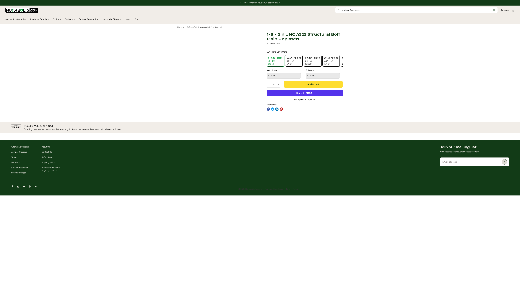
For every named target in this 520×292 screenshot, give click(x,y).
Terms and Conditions (274, 189)
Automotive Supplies (15, 19)
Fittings (57, 19)
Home (179, 27)
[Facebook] (12, 186)
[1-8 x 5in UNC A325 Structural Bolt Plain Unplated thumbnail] (184, 40)
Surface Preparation (88, 19)
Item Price (272, 70)
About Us (46, 146)
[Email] (36, 186)
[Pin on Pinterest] (281, 109)
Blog (137, 19)
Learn (127, 19)
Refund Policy (47, 157)
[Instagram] (18, 186)
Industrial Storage (112, 19)
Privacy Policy (292, 189)
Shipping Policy (48, 162)
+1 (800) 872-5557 (50, 170)
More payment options (304, 99)
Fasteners (70, 19)
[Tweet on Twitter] (272, 109)
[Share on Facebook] (268, 109)
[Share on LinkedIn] (277, 109)
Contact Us (47, 152)
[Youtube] (24, 186)
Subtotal (310, 70)
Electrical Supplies (39, 19)
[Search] (494, 10)
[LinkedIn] (30, 186)
